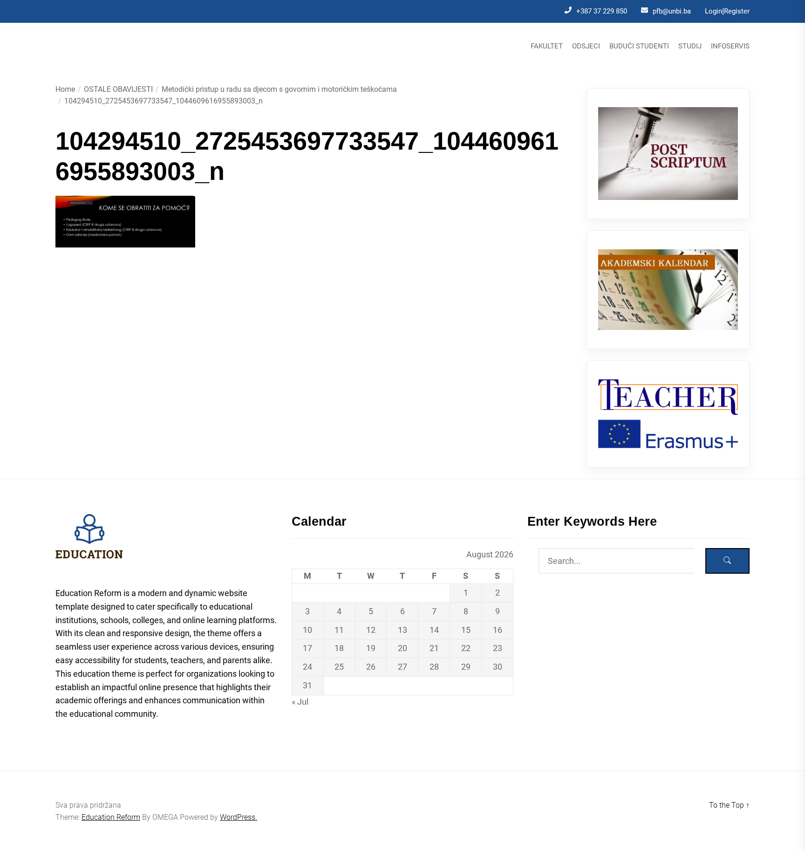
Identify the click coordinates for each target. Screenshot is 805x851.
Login (713, 11)
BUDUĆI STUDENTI (639, 46)
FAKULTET (547, 46)
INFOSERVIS (730, 46)
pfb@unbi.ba (672, 11)
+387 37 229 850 (601, 11)
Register (737, 11)
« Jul (300, 702)
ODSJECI (586, 46)
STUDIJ (690, 46)
